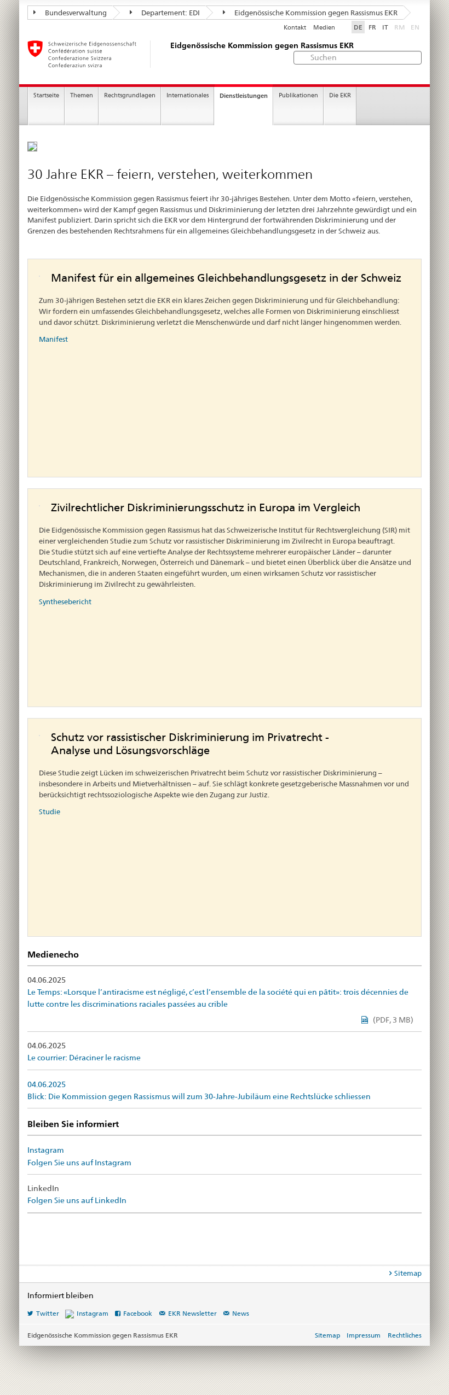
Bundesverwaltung (75, 12)
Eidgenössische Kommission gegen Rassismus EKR (315, 12)
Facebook (137, 1313)
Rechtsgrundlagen (130, 95)
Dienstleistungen (244, 96)
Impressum (364, 1335)
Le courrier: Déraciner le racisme (84, 1057)
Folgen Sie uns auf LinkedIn (76, 1200)
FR (372, 27)
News (240, 1313)
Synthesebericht (65, 601)
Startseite (46, 95)
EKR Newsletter (192, 1313)
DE (358, 27)
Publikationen (298, 95)
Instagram (45, 1150)
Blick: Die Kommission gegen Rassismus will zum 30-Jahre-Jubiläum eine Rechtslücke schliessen (199, 1096)
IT (385, 27)
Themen (81, 95)
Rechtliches (405, 1335)
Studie (49, 811)
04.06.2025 (46, 1084)
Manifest (53, 339)
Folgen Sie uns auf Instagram (79, 1162)
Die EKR (340, 95)
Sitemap (408, 1273)
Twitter (47, 1313)
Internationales (187, 95)
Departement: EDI (170, 12)
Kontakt (295, 27)
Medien (324, 27)
